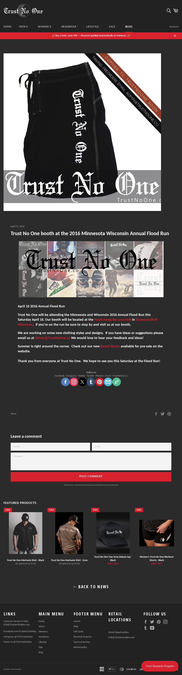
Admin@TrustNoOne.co (53, 338)
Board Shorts (110, 346)
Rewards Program (83, 637)
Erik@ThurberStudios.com (17, 624)
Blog (128, 26)
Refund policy (80, 647)
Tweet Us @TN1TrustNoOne (18, 642)
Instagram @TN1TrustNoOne (18, 637)
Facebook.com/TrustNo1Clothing (20, 631)
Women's (45, 26)
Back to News (93, 586)
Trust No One (16, 669)
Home (8, 26)
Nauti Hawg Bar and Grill (112, 320)
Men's (24, 26)
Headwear (69, 26)
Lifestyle (93, 26)
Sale (112, 26)
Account (174, 26)
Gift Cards (78, 631)
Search (77, 621)
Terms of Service (82, 642)
